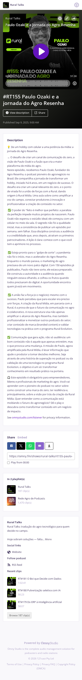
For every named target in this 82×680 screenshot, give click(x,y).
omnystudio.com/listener (27, 417)
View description (19, 112)
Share (41, 112)
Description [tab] (15, 140)
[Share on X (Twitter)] (21, 446)
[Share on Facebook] (11, 446)
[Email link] (39, 446)
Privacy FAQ (48, 664)
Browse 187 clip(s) (19, 615)
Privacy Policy (31, 664)
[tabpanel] (41, 282)
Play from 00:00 (20, 462)
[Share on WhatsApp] (30, 446)
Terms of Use (14, 664)
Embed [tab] (22, 437)
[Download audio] (49, 446)
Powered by (32, 643)
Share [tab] (11, 437)
